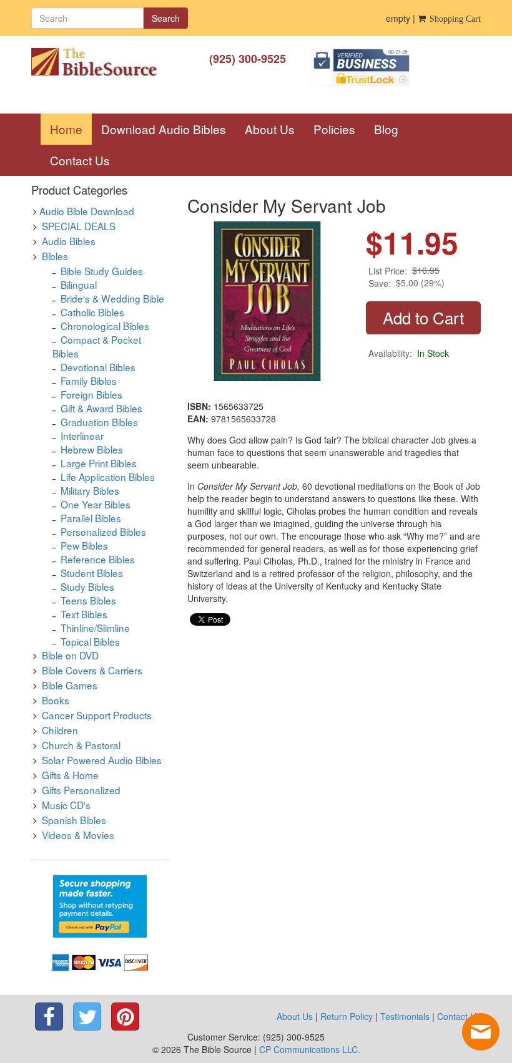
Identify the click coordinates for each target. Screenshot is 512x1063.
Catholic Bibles (92, 312)
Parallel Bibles (91, 518)
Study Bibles (87, 586)
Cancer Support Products (97, 715)
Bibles (55, 256)
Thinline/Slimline (95, 627)
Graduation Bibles (99, 422)
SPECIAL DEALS (79, 226)
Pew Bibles (84, 545)
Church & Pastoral (81, 745)
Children (60, 730)
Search (166, 18)
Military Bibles (90, 490)
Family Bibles (89, 380)
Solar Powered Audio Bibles (102, 760)
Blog (386, 128)
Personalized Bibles (103, 531)
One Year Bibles (95, 504)
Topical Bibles (90, 641)
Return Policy (346, 1016)
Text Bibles (84, 614)
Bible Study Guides (102, 271)
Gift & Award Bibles (101, 408)
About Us (270, 128)
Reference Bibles (98, 559)
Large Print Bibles (99, 463)
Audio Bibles (69, 241)
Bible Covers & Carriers (92, 670)
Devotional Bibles (98, 367)
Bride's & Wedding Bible (112, 298)
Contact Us (80, 160)
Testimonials (405, 1016)
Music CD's (66, 805)
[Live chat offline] (481, 1032)
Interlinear (82, 435)
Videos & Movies (78, 835)
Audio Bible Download (86, 211)
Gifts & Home (70, 775)
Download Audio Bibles (163, 128)
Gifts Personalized (81, 790)
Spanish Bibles (74, 820)
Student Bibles (92, 573)
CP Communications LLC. (309, 1049)
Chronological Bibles (105, 325)
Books (55, 700)
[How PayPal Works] (100, 905)
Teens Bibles (88, 600)
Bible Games (69, 685)
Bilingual (79, 284)
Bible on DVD (70, 655)
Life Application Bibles (108, 476)
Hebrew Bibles (92, 449)
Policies (334, 128)
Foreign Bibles (91, 394)
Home (71, 128)
